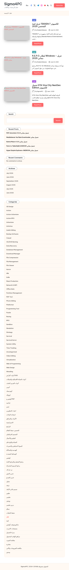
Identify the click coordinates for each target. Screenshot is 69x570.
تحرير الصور (10, 474)
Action (8, 210)
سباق (8, 509)
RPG (7, 320)
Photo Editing (11, 301)
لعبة (7, 521)
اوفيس (8, 458)
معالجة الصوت (10, 540)
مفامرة (8, 544)
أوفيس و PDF (10, 399)
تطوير (8, 493)
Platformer (10, 305)
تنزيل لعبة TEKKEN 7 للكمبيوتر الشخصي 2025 (45, 25)
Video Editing (11, 356)
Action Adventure (12, 214)
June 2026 (10, 177)
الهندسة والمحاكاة (11, 450)
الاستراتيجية (9, 423)
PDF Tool (9, 297)
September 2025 (12, 181)
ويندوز (8, 552)
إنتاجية (8, 403)
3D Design (9, 206)
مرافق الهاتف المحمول (13, 536)
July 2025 (9, 189)
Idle (7, 273)
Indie (8, 277)
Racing (8, 316)
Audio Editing (11, 230)
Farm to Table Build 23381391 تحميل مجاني (20, 146)
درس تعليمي (10, 505)
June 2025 (10, 193)
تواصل (8, 501)
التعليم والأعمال (11, 438)
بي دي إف (9, 470)
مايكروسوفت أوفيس (12, 525)
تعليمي (8, 497)
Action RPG (10, 218)
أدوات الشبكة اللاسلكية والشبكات (16, 379)
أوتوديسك (9, 391)
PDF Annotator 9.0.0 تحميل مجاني (17, 133)
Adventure (10, 222)
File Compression (12, 258)
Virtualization (11, 360)
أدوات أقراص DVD (12, 375)
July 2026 (9, 173)
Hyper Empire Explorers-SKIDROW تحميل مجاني (22, 150)
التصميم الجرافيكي (11, 434)
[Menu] (27, 5)
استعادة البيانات (11, 415)
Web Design (10, 368)
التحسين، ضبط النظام (12, 430)
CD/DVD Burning (12, 242)
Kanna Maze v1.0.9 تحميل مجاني (16, 142)
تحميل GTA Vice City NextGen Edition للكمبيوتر (46, 86)
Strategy (9, 332)
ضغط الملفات (10, 513)
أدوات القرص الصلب (12, 383)
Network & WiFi (11, 285)
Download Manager (13, 254)
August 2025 (10, 185)
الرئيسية (6, 13)
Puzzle (8, 313)
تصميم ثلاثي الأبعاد (11, 489)
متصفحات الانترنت (11, 529)
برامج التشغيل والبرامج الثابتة (14, 462)
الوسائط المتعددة (11, 454)
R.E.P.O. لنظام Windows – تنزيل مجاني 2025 (47, 56)
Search (11, 114)
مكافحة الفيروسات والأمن (14, 548)
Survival (9, 336)
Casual (8, 238)
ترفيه (7, 485)
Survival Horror (11, 340)
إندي (7, 407)
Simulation (10, 328)
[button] (59, 5)
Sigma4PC (13, 4)
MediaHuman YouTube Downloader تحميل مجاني (22, 137)
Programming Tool (12, 309)
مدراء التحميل (10, 533)
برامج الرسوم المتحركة (13, 466)
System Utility (11, 344)
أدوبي (8, 387)
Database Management (14, 250)
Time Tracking (11, 348)
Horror (8, 269)
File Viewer (10, 265)
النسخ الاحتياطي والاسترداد (14, 446)
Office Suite (10, 289)
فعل (34, 20)
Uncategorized (11, 352)
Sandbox (9, 324)
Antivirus (9, 226)
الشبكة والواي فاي (11, 442)
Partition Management (14, 293)
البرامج (8, 426)
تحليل (8, 481)
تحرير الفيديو (10, 478)
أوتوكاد (8, 395)
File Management (12, 261)
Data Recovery (11, 246)
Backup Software (12, 234)
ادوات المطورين (11, 411)
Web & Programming (13, 364)
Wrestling (9, 371)
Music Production (12, 281)
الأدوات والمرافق (11, 419)
